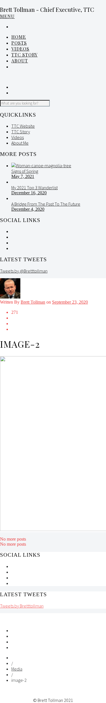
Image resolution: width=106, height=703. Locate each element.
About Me (20, 143)
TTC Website (23, 126)
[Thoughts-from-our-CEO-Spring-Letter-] (41, 165)
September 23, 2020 (70, 302)
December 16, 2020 (29, 192)
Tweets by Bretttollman (22, 606)
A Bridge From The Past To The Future (45, 204)
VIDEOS (20, 49)
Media (16, 669)
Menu (7, 16)
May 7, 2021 (22, 176)
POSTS (19, 43)
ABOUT (19, 61)
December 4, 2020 (27, 209)
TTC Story (24, 55)
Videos (17, 137)
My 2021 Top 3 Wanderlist (34, 187)
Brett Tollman (33, 302)
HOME (18, 37)
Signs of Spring (24, 171)
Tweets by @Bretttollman (23, 271)
